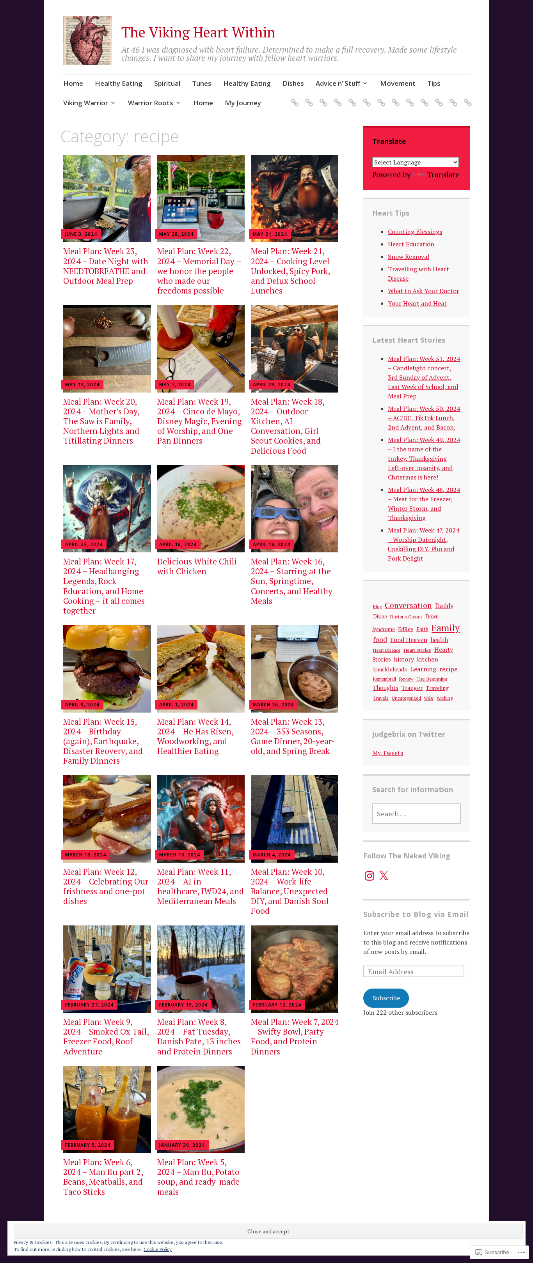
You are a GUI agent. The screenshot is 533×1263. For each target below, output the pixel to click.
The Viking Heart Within (198, 32)
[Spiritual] (322, 97)
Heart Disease (386, 650)
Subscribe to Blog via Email (416, 914)
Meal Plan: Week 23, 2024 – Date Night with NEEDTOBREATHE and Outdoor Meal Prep (105, 266)
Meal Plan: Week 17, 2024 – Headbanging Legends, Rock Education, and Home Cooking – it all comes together (104, 586)
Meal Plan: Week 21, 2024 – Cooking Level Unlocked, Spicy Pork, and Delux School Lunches (290, 271)
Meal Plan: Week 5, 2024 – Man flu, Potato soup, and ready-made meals (198, 1177)
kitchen (427, 659)
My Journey (243, 102)
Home (73, 83)
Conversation (408, 605)
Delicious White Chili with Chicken (197, 566)
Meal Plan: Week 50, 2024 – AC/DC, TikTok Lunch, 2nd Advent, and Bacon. (424, 418)
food (380, 639)
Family (446, 627)
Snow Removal (408, 256)
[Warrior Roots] (437, 97)
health (439, 640)
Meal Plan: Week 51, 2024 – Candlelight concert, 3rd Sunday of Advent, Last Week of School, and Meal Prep (424, 377)
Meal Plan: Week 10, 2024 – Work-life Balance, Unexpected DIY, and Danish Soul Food (290, 891)
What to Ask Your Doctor (423, 291)
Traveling (437, 688)
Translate (443, 174)
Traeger (412, 688)
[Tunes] (336, 97)
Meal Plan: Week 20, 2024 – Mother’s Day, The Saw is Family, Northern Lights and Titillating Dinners (101, 421)
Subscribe (386, 998)
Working (445, 698)
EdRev (405, 629)
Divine (380, 616)
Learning (423, 669)
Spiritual (167, 83)
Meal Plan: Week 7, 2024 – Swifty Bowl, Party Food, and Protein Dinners (294, 1036)
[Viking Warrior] (423, 97)
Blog (377, 606)
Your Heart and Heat (417, 303)
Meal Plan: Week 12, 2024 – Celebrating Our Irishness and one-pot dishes (105, 886)
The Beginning (431, 679)
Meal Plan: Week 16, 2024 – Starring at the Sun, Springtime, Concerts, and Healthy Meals (291, 581)
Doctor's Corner (406, 616)
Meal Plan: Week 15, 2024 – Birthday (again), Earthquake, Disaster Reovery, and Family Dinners (103, 741)
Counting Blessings (415, 231)
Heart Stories (417, 650)
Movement (398, 83)
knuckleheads (390, 669)
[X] (383, 876)
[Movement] (394, 97)
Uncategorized (406, 698)
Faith (422, 629)
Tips (434, 83)
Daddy (444, 605)
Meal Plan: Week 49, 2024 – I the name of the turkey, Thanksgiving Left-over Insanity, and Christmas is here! (424, 458)
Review (406, 679)
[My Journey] (466, 97)
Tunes (201, 83)
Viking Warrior (85, 102)
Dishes (293, 83)
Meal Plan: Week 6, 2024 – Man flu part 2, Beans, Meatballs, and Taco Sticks (103, 1177)
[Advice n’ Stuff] (380, 97)
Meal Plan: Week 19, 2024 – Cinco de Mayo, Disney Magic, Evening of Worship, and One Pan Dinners (199, 421)
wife (429, 698)
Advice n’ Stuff (338, 83)
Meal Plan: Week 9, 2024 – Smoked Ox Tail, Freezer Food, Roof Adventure (106, 1036)
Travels (381, 698)
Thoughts (385, 688)
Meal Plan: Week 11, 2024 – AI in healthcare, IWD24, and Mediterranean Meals (200, 886)
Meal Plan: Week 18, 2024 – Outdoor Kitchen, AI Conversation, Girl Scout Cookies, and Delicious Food (287, 426)
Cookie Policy (158, 1249)
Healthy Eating (118, 83)
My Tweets (387, 752)
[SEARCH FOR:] (416, 813)
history (404, 659)
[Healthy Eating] (307, 97)
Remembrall (384, 679)
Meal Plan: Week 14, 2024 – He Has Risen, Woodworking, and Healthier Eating (195, 736)
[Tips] (408, 97)
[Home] (293, 97)
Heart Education (411, 244)
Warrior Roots (150, 102)
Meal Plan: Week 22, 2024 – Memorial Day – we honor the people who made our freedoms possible (199, 271)
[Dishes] (365, 97)
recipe (448, 669)
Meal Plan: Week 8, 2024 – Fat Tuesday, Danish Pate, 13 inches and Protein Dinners (199, 1036)
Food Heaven (408, 639)
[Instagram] (369, 876)
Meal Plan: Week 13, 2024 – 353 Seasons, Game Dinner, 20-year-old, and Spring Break (293, 736)
